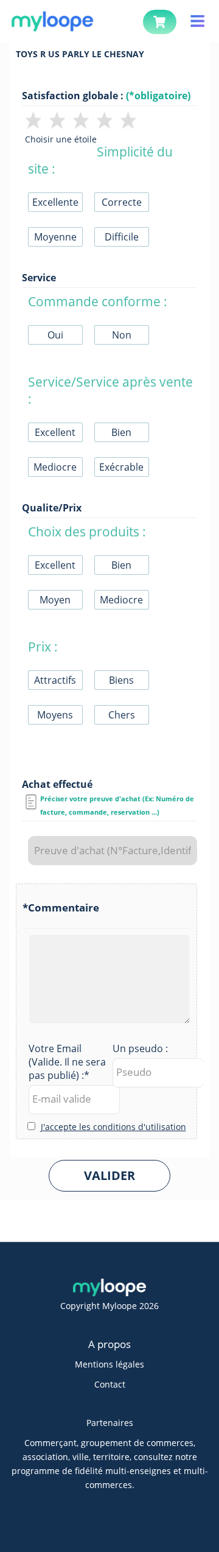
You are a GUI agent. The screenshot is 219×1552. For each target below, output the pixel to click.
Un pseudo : (140, 1048)
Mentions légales (109, 1364)
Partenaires (109, 1422)
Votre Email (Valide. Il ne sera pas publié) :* (67, 1062)
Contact (109, 1384)
